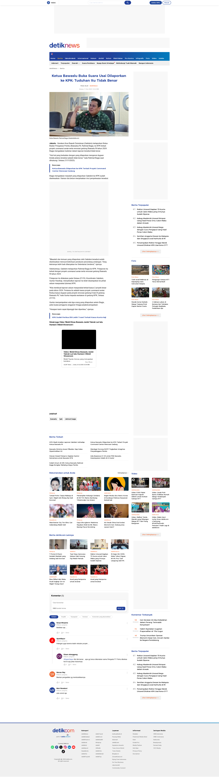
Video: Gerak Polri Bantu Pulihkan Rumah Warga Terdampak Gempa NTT (160, 496)
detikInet (84, 742)
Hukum (93, 58)
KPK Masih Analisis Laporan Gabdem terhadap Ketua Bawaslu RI (67, 443)
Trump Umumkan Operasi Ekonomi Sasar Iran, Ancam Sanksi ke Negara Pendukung (154, 638)
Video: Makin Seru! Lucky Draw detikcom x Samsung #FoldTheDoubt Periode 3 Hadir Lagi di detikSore (160, 522)
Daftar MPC (155, 3)
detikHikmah (100, 754)
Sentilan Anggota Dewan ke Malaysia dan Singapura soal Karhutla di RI (153, 237)
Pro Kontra (129, 58)
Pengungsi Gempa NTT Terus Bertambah (160, 281)
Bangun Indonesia (146, 63)
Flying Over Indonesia (119, 759)
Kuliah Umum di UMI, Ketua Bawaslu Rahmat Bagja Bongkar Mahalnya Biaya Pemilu (66, 464)
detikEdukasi (85, 737)
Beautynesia (157, 742)
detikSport (84, 748)
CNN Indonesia (158, 734)
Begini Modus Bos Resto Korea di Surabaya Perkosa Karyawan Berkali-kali (116, 498)
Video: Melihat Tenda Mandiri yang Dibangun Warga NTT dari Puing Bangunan (140, 520)
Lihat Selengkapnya (149, 251)
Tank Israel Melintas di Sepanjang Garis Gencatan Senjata (140, 282)
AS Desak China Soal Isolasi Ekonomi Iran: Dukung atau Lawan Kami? (114, 525)
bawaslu (53, 419)
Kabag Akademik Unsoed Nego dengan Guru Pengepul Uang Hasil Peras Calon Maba (152, 229)
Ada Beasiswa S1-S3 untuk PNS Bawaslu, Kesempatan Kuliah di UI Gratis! (105, 457)
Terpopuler (65, 63)
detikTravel (99, 734)
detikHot (84, 745)
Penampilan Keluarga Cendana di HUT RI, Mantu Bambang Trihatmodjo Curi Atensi (88, 498)
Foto (148, 58)
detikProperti (85, 756)
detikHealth (99, 739)
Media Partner (137, 745)
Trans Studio (116, 751)
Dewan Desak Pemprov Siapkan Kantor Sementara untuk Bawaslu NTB (64, 457)
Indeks (161, 58)
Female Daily (157, 745)
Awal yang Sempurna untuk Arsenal (78, 580)
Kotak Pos (136, 742)
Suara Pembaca (88, 63)
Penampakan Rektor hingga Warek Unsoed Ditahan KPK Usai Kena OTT (152, 244)
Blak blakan (118, 58)
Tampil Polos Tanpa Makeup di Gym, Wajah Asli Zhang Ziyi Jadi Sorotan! (61, 498)
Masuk (166, 3)
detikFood (99, 737)
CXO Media (157, 748)
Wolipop (98, 742)
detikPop (99, 756)
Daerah (75, 63)
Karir (134, 739)
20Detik (98, 748)
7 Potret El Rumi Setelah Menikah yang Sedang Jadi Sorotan (57, 556)
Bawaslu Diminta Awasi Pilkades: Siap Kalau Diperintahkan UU (66, 450)
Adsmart (54, 63)
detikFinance (85, 739)
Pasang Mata (116, 737)
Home (53, 58)
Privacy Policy (137, 751)
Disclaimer (136, 754)
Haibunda (156, 739)
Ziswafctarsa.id (117, 756)
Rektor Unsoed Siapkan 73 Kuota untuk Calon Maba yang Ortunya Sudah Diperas (99, 557)
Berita (60, 58)
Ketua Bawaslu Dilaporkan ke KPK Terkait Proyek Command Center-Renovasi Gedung (79, 169)
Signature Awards (118, 745)
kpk (61, 419)
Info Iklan (135, 748)
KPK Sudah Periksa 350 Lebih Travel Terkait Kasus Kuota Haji (79, 317)
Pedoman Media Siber (140, 737)
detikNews (53, 68)
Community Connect (118, 768)
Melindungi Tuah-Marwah (126, 63)
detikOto (84, 754)
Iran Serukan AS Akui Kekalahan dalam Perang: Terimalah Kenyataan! (153, 622)
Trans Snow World (118, 748)
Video (154, 58)
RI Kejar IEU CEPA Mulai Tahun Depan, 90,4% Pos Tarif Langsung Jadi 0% (118, 557)
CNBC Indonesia (158, 737)
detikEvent (115, 742)
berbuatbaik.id (117, 734)
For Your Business (118, 762)
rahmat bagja (70, 419)
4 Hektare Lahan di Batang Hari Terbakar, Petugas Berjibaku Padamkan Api (160, 305)
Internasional (83, 58)
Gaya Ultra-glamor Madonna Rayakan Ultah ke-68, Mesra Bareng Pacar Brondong (87, 525)
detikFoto (99, 751)
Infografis (140, 58)
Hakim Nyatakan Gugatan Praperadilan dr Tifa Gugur (151, 630)
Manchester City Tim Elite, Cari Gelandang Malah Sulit (60, 524)
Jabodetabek (70, 58)
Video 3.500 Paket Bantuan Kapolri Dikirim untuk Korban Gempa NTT (139, 496)
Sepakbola (84, 751)
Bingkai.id (115, 754)
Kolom (108, 58)
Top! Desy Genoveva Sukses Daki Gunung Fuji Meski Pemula (77, 556)
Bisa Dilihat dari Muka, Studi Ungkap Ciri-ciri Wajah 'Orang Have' (57, 581)
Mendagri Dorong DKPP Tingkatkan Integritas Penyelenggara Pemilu (107, 450)
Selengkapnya (122, 473)
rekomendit (116, 765)
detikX (101, 58)
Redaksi (135, 734)
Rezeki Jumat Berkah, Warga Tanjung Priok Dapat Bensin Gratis (140, 304)
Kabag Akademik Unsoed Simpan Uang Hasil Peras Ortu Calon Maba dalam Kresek (151, 220)
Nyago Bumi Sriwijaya (105, 63)
